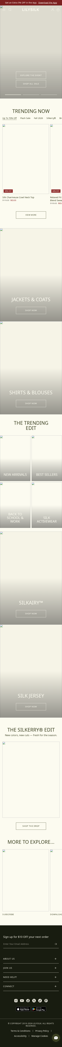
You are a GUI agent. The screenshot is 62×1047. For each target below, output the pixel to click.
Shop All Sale (31, 83)
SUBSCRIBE (8, 914)
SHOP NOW (31, 310)
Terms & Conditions (20, 1031)
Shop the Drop (31, 826)
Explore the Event (31, 75)
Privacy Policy (42, 1031)
